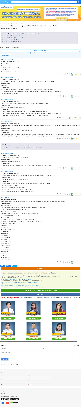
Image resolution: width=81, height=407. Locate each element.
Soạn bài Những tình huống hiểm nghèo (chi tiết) (12, 37)
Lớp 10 (29, 372)
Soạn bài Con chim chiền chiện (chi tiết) (10, 39)
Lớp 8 (29, 375)
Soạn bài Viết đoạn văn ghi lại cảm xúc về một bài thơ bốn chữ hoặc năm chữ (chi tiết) (20, 33)
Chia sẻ (3, 265)
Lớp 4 (29, 379)
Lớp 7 (2, 377)
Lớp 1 (2, 384)
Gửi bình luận (5, 359)
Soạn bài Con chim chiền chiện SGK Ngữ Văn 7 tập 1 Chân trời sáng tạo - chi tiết (19, 282)
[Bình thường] (67, 74)
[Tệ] (65, 74)
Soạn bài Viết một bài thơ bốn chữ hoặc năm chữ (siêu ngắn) (17, 146)
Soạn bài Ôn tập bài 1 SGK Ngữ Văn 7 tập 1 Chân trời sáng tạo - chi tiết (17, 279)
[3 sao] (77, 266)
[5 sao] (80, 266)
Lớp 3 (2, 382)
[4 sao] (78, 266)
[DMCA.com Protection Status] (14, 403)
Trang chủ (3, 370)
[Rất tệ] (63, 74)
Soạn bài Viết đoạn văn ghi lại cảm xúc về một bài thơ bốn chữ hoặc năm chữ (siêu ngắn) (23, 147)
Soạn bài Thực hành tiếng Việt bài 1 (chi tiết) (11, 41)
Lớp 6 (29, 377)
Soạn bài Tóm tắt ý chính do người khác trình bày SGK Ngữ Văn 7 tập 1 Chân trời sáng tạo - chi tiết (23, 275)
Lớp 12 (29, 370)
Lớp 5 (2, 379)
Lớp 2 (29, 382)
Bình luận (9, 265)
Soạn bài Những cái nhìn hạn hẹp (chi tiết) (11, 35)
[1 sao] (74, 266)
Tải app (30, 384)
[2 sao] (75, 266)
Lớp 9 (2, 375)
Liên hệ (2, 391)
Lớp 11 (2, 372)
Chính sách (3, 393)
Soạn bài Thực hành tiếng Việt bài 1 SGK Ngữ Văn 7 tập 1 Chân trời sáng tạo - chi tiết (20, 285)
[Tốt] (69, 74)
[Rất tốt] (72, 74)
